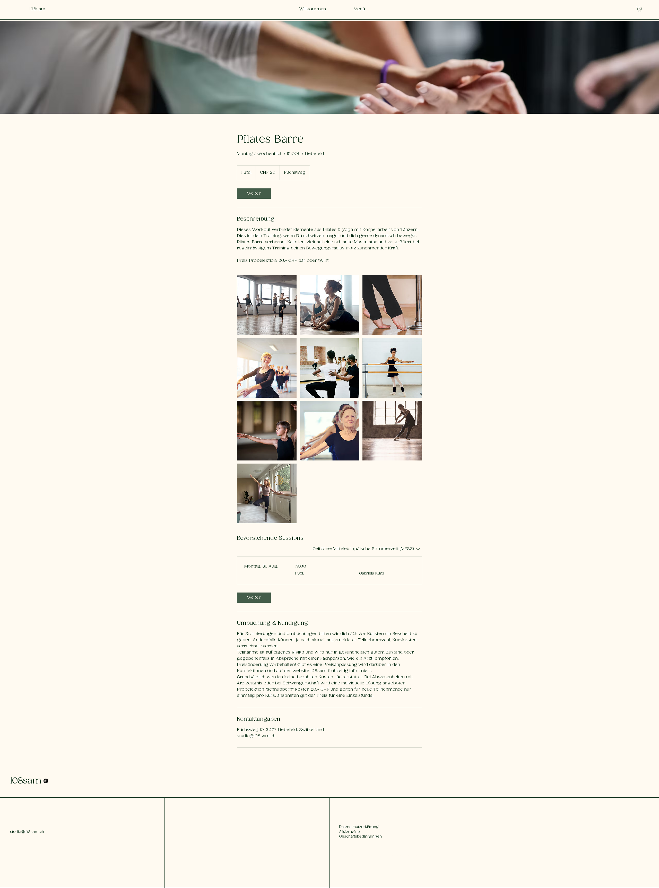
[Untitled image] (267, 305)
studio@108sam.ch (27, 832)
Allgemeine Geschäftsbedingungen (360, 834)
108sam (25, 781)
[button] (639, 9)
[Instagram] (46, 781)
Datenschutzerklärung (359, 827)
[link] (254, 193)
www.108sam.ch (190, 827)
